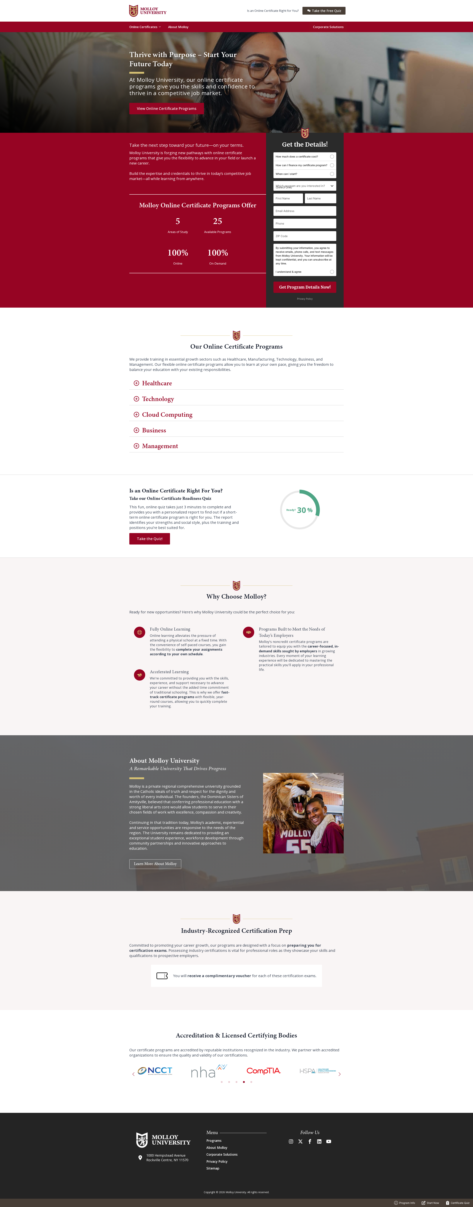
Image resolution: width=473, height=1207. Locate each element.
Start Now (433, 1202)
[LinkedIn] (319, 1141)
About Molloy (178, 27)
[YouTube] (328, 1141)
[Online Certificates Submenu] (160, 27)
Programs (214, 1140)
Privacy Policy (216, 1161)
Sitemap (212, 1168)
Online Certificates (143, 27)
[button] (133, 1074)
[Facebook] (309, 1141)
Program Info (407, 1202)
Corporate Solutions (328, 27)
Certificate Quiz (460, 1202)
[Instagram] (291, 1141)
